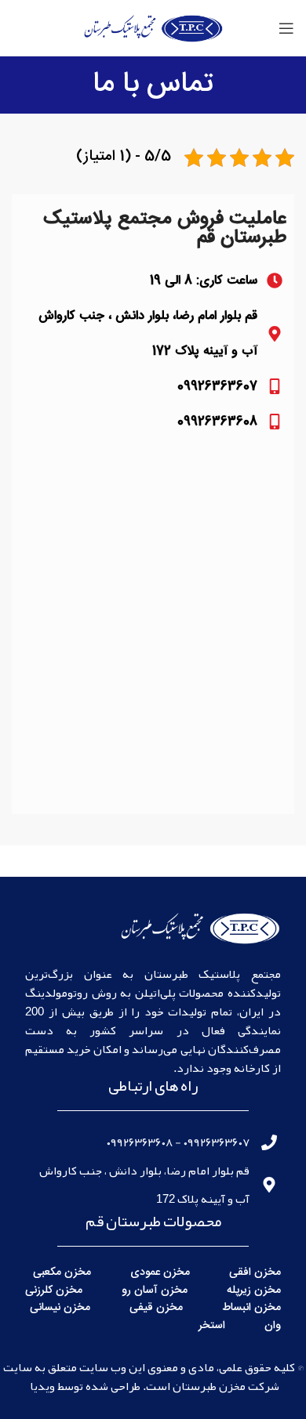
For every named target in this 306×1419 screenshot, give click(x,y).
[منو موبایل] (286, 28)
